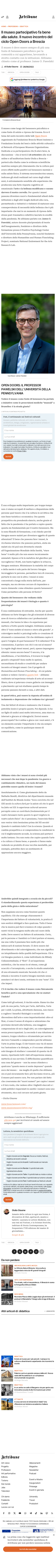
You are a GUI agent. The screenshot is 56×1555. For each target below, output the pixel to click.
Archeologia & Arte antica (25, 1266)
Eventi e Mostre (36, 1479)
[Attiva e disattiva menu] (2, 17)
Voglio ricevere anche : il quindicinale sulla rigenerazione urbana (25, 1169)
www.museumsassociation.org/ (16, 1108)
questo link (32, 675)
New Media (18, 1294)
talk (37, 72)
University (33, 1496)
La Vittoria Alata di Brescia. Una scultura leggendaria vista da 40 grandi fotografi (30, 1269)
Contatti (4, 1503)
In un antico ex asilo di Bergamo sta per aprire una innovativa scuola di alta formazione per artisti (33, 1388)
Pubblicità (5, 1500)
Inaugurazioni (34, 1483)
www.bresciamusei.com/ (13, 1104)
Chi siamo (5, 1496)
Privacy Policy (21, 451)
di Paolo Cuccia (20, 1273)
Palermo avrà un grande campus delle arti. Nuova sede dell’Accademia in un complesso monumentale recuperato (33, 1375)
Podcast (32, 1473)
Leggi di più (50, 1311)
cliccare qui (10, 1120)
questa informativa (44, 1190)
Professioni (13, 26)
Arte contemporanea (23, 1280)
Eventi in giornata (36, 1490)
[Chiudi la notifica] (54, 1534)
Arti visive (5, 1463)
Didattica (24, 26)
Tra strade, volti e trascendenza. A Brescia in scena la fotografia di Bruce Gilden (34, 1283)
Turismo (4, 1480)
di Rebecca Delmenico (23, 1287)
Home (3, 26)
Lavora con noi (7, 1507)
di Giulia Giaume (11, 67)
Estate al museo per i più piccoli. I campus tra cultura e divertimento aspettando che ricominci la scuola (34, 1361)
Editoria (4, 1477)
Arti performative (8, 1473)
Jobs (3, 1487)
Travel (32, 1500)
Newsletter (34, 1470)
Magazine (33, 1466)
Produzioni (33, 1503)
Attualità (18, 1399)
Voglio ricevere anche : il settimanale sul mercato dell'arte (27, 1163)
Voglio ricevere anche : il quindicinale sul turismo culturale (29, 1178)
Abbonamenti (34, 1463)
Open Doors (24, 72)
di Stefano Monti (21, 1406)
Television (5, 1491)
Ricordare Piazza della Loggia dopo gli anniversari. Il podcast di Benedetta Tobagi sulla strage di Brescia (34, 1298)
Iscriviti (8, 456)
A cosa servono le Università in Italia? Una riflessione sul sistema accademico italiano (31, 1403)
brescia (11, 72)
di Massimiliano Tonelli (23, 1392)
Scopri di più (18, 1235)
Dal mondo (5, 1484)
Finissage (33, 1486)
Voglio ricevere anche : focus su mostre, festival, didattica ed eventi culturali (27, 1157)
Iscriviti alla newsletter (28, 1549)
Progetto (5, 1466)
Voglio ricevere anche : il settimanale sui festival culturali (29, 1181)
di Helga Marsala (21, 1380)
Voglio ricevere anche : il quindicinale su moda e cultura (29, 1174)
